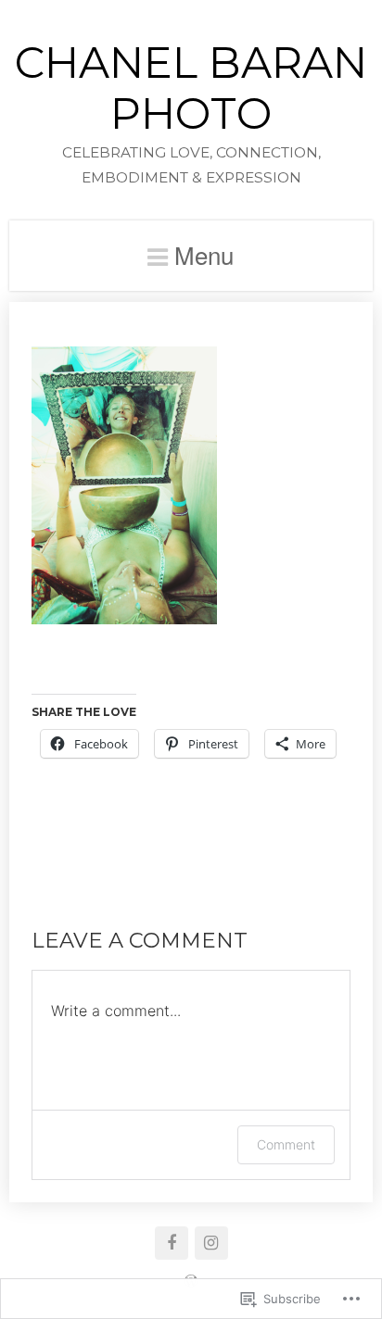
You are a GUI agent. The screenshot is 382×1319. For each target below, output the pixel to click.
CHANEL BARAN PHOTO (191, 88)
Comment (286, 1144)
